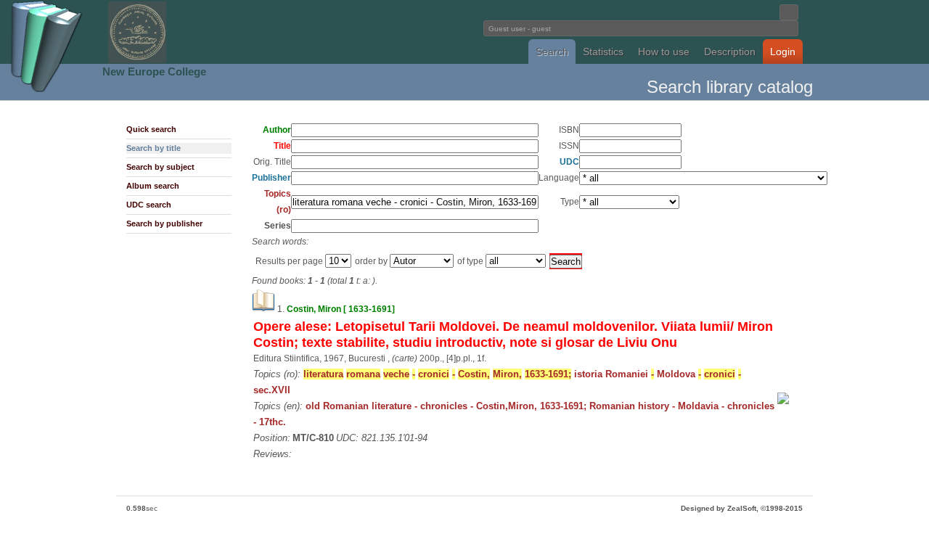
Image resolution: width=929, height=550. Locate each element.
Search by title (153, 148)
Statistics (603, 51)
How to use (663, 51)
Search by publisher (164, 223)
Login (782, 51)
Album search (152, 185)
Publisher (271, 178)
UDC (569, 162)
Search (552, 51)
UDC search (148, 204)
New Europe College (154, 71)
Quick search (151, 129)
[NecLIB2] (137, 61)
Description (730, 51)
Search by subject (160, 167)
